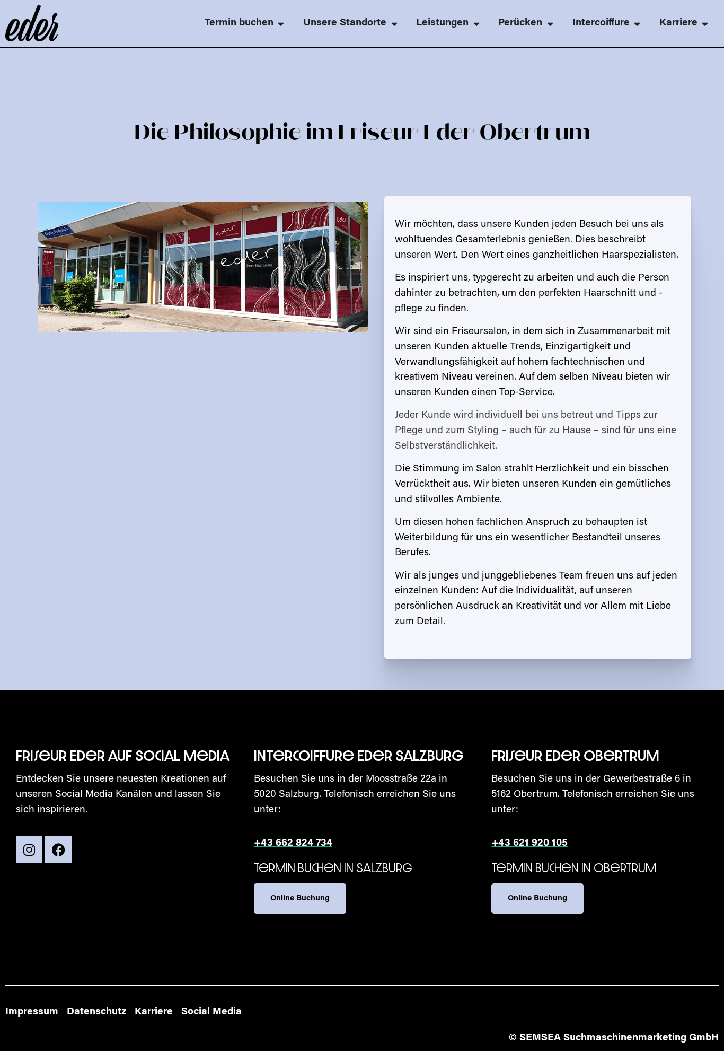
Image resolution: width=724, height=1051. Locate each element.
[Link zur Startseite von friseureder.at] (31, 23)
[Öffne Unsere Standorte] (394, 23)
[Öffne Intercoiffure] (637, 23)
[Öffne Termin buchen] (281, 23)
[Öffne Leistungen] (476, 23)
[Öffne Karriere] (705, 23)
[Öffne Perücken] (550, 23)
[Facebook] (58, 849)
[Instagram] (29, 849)
